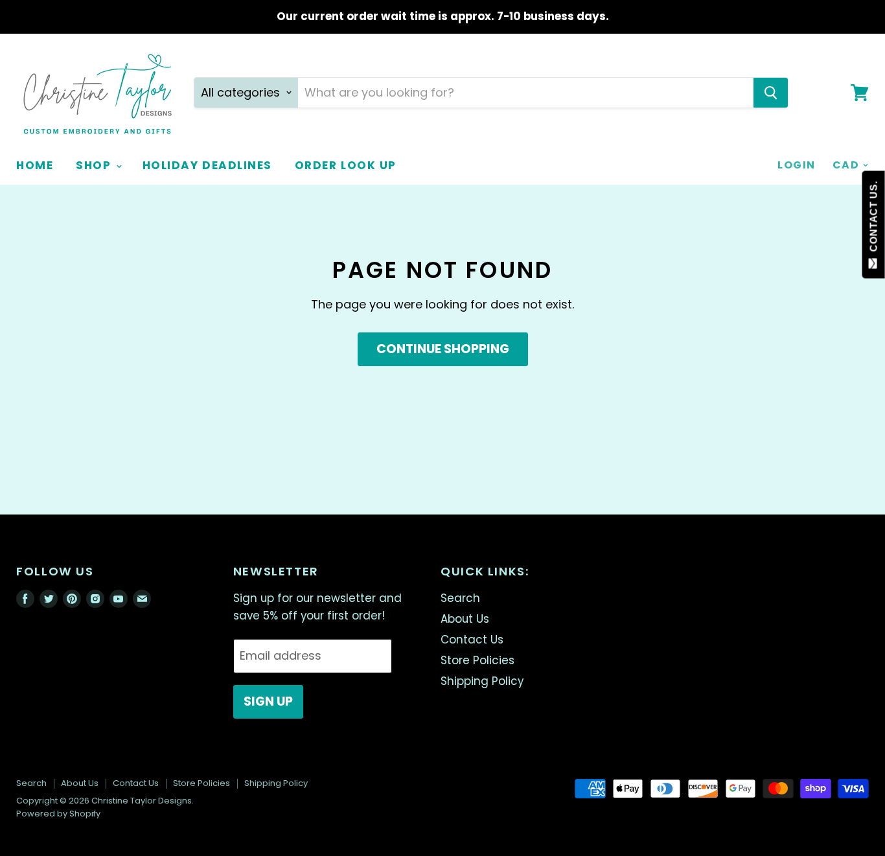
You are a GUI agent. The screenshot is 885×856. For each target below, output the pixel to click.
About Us (465, 619)
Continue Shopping (442, 349)
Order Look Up (346, 165)
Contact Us (472, 639)
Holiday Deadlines (207, 165)
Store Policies (477, 660)
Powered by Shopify (58, 813)
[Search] (770, 93)
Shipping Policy (482, 681)
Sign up (268, 701)
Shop (95, 165)
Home (34, 165)
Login (796, 164)
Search (460, 598)
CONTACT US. (873, 219)
